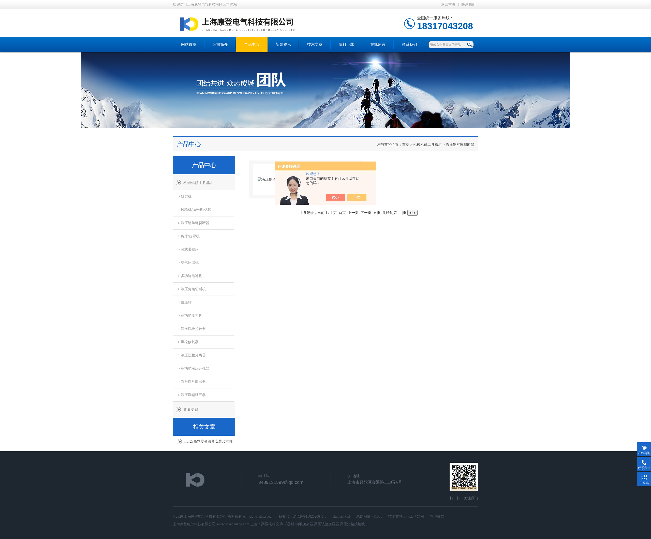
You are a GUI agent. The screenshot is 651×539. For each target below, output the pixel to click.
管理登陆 (437, 516)
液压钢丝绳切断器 (460, 145)
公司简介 (220, 44)
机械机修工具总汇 (427, 145)
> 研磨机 (184, 196)
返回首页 (448, 4)
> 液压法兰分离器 (192, 355)
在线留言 (378, 44)
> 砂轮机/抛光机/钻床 (194, 210)
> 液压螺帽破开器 (192, 395)
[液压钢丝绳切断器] (273, 179)
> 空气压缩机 (188, 263)
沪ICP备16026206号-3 (310, 516)
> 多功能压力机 (190, 315)
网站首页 (188, 44)
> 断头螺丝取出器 (192, 382)
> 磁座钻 (184, 302)
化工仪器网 (415, 516)
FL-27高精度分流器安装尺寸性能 (208, 443)
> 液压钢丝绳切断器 (193, 223)
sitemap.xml (341, 516)
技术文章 (314, 44)
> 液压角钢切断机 (192, 289)
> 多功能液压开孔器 (193, 368)
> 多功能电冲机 (190, 276)
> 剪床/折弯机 (189, 236)
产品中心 (251, 44)
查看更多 (191, 409)
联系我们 (468, 4)
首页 (405, 145)
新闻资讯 (283, 44)
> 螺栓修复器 (188, 342)
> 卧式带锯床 (188, 249)
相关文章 (204, 427)
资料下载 (346, 44)
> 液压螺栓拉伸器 (192, 329)
